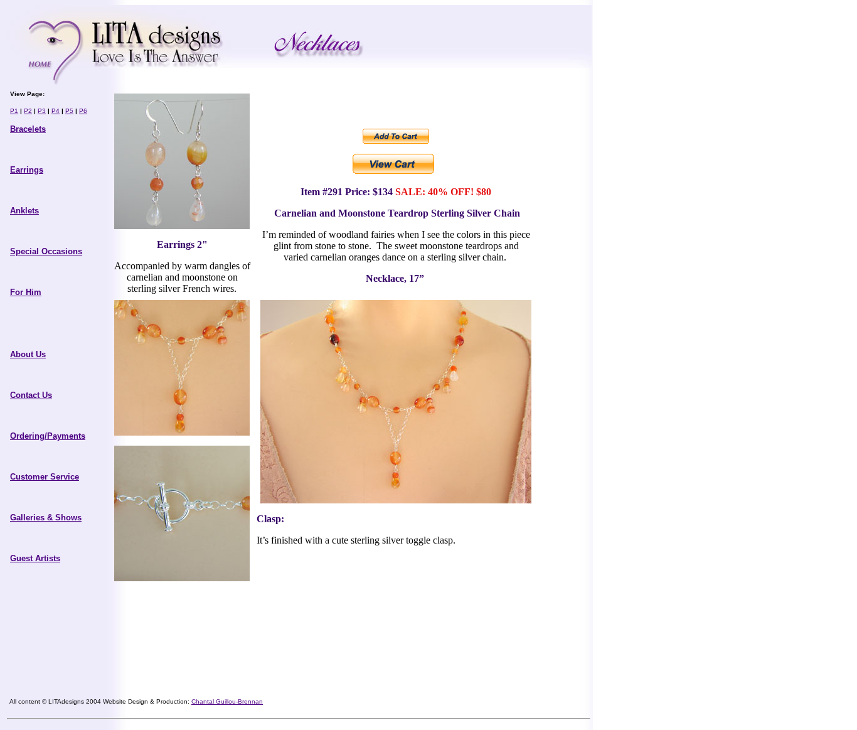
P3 (42, 110)
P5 (69, 110)
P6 (83, 110)
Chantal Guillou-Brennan (227, 701)
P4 (55, 110)
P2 (28, 110)
